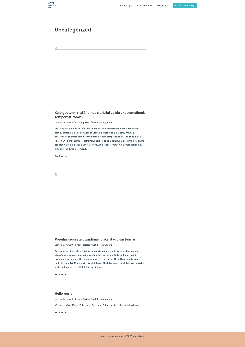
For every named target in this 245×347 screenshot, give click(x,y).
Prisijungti (162, 5)
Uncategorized (82, 122)
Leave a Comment (64, 122)
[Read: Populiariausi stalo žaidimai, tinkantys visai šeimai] (100, 203)
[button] (185, 5)
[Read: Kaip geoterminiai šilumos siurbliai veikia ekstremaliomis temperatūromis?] (100, 77)
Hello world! (64, 294)
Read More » (61, 155)
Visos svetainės (144, 5)
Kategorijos (126, 5)
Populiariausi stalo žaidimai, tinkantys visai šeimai (95, 239)
